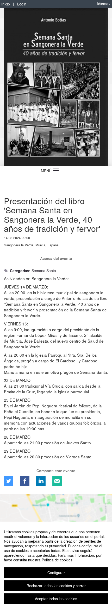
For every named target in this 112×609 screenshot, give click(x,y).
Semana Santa (44, 270)
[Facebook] (24, 481)
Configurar (56, 572)
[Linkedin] (41, 481)
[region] (56, 565)
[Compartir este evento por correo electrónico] (57, 481)
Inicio (5, 4)
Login (21, 4)
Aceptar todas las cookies (56, 598)
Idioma (102, 3)
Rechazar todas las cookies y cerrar (56, 585)
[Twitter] (8, 481)
